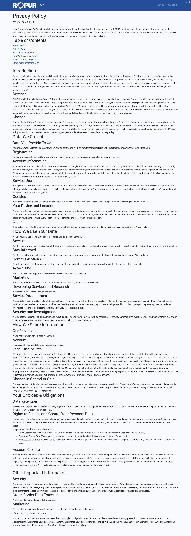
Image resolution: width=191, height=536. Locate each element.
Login (160, 5)
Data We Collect (20, 49)
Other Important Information (26, 63)
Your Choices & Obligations (25, 59)
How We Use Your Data (23, 52)
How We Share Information (25, 56)
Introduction (18, 46)
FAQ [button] (42, 5)
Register (171, 5)
